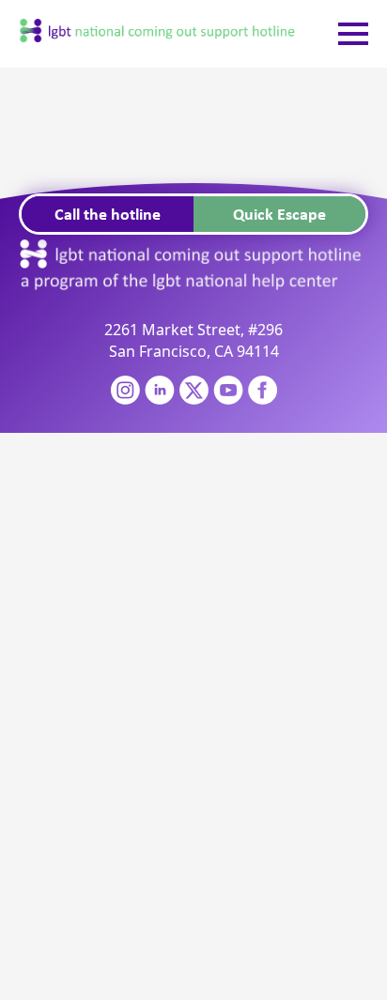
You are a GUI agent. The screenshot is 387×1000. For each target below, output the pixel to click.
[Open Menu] (353, 34)
